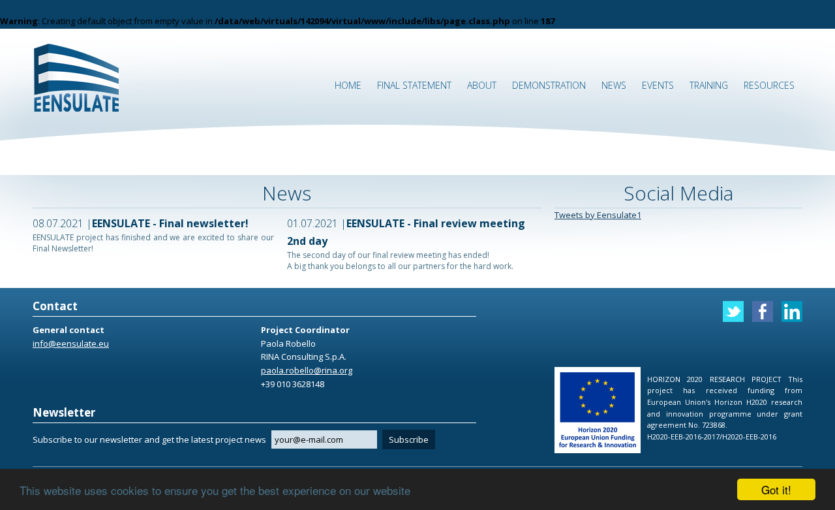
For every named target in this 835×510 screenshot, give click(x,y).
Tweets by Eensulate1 (597, 215)
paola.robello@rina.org (306, 370)
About (481, 85)
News (613, 85)
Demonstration (549, 85)
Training (709, 85)
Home (348, 85)
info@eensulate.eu (71, 343)
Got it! (776, 489)
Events (658, 85)
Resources (769, 85)
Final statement (414, 85)
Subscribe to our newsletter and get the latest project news (149, 439)
